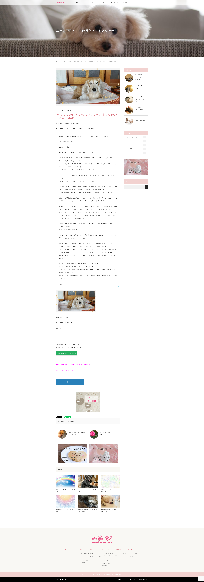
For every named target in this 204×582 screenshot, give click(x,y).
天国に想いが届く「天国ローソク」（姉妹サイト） (83, 561)
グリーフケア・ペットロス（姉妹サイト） (120, 554)
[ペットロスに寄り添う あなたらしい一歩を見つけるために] (102, 541)
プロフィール (114, 2)
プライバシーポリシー (131, 556)
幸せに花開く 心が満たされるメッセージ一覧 (108, 554)
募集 (93, 2)
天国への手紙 (93, 553)
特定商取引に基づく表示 (132, 553)
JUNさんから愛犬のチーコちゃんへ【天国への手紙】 (110, 510)
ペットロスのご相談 (82, 558)
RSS (66, 579)
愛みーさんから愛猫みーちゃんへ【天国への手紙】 (87, 510)
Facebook (60, 579)
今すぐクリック (70, 382)
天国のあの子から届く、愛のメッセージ (83, 554)
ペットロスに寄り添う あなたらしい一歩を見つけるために (135, 579)
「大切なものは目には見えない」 (140, 78)
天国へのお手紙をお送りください (67, 353)
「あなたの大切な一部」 (140, 100)
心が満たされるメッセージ (135, 137)
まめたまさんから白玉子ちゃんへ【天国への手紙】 (110, 490)
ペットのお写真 (70, 421)
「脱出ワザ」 (138, 88)
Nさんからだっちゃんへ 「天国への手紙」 (65, 510)
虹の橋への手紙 (68, 110)
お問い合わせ (125, 2)
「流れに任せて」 (139, 109)
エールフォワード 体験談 (95, 556)
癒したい (135, 152)
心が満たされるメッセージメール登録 (108, 564)
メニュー (85, 2)
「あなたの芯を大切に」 (140, 121)
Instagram (63, 579)
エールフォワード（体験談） (135, 145)
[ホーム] (56, 59)
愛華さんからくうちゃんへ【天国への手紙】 (65, 490)
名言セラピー (102, 2)
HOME (76, 2)
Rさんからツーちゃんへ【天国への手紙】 (87, 490)
